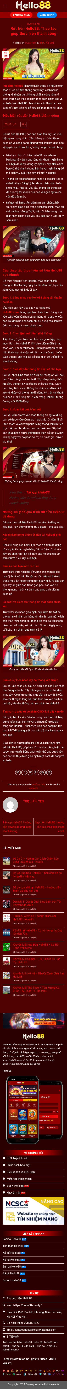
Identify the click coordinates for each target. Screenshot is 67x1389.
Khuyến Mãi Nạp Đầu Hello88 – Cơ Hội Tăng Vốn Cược (36, 946)
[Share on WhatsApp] (18, 772)
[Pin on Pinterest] (43, 772)
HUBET (7, 1363)
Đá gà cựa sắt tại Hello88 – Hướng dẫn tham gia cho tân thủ (36, 889)
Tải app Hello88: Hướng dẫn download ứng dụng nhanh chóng (17, 827)
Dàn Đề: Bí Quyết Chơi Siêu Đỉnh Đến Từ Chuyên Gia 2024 (37, 903)
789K (51, 1359)
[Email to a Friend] (37, 772)
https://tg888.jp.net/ (13, 1063)
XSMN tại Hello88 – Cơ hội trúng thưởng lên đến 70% (37, 932)
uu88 (45, 1052)
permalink (33, 788)
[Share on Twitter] (30, 772)
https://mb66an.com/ (14, 1060)
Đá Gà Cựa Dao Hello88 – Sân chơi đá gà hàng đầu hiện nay (37, 874)
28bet (43, 1359)
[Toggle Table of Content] (22, 124)
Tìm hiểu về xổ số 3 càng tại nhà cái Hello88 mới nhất (34, 917)
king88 (7, 1070)
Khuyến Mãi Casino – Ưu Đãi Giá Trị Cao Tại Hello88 (36, 960)
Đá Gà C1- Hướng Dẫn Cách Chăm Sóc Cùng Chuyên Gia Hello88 (36, 860)
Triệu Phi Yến (47, 43)
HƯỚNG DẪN (33, 24)
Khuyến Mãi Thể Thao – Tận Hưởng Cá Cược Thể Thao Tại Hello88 (36, 989)
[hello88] (33, 6)
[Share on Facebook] (24, 772)
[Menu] (5, 6)
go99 (34, 1359)
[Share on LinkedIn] (49, 772)
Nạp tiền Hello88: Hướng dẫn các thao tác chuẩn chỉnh (49, 827)
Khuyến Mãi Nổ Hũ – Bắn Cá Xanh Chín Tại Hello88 (38, 975)
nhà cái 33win (32, 1063)
